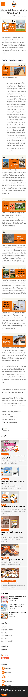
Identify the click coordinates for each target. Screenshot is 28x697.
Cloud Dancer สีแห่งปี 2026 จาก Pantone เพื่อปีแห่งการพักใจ (12, 482)
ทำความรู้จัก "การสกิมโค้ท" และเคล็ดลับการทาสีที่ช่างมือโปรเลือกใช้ (13, 457)
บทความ (4, 649)
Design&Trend (5, 479)
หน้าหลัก (2, 16)
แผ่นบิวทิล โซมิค (20, 140)
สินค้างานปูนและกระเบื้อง (7, 630)
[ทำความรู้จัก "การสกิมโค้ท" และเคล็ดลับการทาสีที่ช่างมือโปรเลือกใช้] (10, 446)
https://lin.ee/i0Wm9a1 (9, 417)
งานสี (8, 454)
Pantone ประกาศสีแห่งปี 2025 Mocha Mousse (11, 533)
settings (16, 692)
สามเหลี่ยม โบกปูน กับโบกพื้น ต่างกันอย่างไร (12, 560)
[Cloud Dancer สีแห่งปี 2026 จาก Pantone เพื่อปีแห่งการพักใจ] (10, 471)
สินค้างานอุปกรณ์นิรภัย (6, 635)
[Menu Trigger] (3, 4)
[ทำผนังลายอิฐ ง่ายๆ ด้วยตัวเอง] (10, 573)
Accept (4, 694)
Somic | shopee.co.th (15, 403)
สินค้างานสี (3, 627)
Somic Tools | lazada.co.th (16, 406)
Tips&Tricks (12, 581)
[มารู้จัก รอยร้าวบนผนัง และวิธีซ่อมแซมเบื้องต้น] (10, 497)
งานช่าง (7, 16)
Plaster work (5, 557)
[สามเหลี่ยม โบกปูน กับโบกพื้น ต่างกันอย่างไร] (10, 550)
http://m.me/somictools (9, 422)
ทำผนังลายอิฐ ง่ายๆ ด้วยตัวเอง (9, 583)
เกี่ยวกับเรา (4, 646)
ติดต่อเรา (4, 664)
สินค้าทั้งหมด (5, 623)
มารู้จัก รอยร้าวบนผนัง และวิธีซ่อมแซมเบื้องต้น (13, 507)
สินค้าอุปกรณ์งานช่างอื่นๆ (7, 641)
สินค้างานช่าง (4, 633)
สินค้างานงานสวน (5, 638)
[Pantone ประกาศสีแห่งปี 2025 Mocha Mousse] (10, 522)
